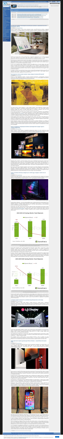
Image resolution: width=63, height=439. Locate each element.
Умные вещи (4, 34)
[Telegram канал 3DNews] (55, 1)
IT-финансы (4, 10)
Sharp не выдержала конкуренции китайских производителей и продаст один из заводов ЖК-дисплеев (31, 15)
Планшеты (4, 28)
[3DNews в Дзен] (52, 1)
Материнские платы (5, 21)
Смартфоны (4, 33)
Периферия (4, 27)
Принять (57, 436)
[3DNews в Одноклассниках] (53, 1)
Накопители (4, 23)
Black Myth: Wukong (21, 208)
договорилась (22, 113)
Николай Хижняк (19, 343)
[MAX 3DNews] (51, 1)
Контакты (44, 1)
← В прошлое (13, 19)
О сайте (35, 1)
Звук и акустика (5, 15)
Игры (3, 16)
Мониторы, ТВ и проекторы (6, 22)
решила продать (39, 131)
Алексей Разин (19, 75)
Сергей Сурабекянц (19, 301)
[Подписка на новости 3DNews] (56, 1)
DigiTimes (16, 107)
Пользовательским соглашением (23, 437)
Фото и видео (5, 35)
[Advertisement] (29, 22)
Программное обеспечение (6, 29)
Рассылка (41, 1)
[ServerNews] (7, 9)
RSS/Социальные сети (6, 38)
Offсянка (4, 11)
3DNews (12, 3)
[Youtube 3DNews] (50, 1)
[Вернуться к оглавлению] (11, 75)
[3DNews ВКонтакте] (48, 1)
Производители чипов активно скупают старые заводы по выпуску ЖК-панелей (29, 14)
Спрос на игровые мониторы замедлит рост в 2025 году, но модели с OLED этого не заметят (30, 16)
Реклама (38, 1)
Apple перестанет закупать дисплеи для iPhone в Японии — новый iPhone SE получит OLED (30, 17)
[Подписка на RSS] (57, 1)
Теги (15, 3)
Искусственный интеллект (6, 17)
